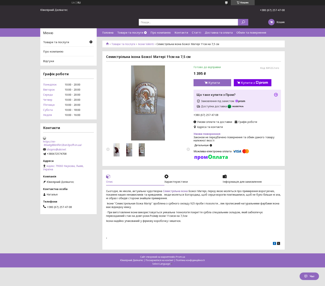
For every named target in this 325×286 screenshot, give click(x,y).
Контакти (181, 32)
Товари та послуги (130, 32)
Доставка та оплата (219, 32)
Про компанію (160, 32)
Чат (312, 276)
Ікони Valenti (146, 44)
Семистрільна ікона (175, 191)
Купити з (248, 83)
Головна (107, 32)
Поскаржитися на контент (159, 260)
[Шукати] (243, 22)
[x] (278, 244)
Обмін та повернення (251, 32)
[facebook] (274, 244)
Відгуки (48, 61)
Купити (214, 83)
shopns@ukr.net (56, 149)
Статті (196, 32)
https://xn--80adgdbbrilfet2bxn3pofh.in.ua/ (62, 143)
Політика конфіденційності (190, 260)
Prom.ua (180, 256)
